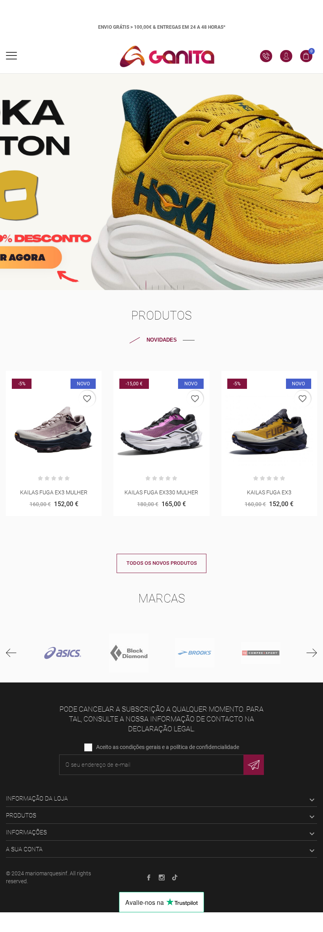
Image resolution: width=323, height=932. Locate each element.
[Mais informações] (63, 379)
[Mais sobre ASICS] (62, 653)
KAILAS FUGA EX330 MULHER (161, 492)
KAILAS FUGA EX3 (269, 492)
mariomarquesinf (46, 873)
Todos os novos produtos (161, 563)
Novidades (162, 340)
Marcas (161, 598)
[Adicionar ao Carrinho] (152, 379)
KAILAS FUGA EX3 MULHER (53, 492)
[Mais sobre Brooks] (194, 653)
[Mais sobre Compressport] (261, 653)
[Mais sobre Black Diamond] (129, 653)
